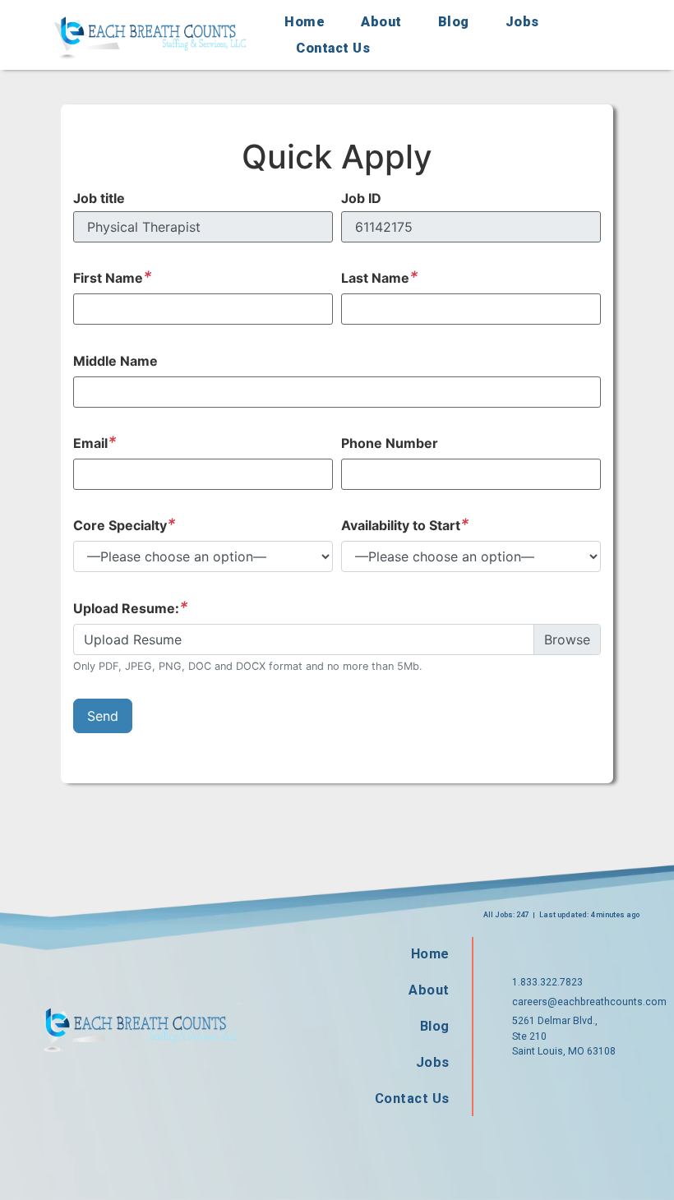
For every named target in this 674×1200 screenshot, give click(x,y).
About (381, 22)
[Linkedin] (623, 1086)
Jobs (522, 22)
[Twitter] (570, 1086)
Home (304, 22)
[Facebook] (517, 1086)
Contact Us (333, 48)
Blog (453, 22)
